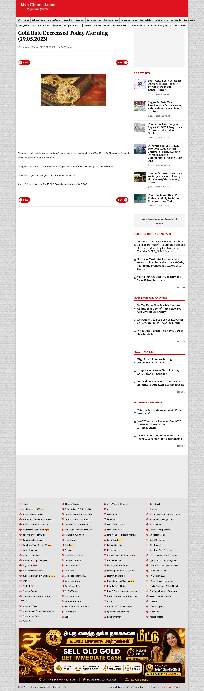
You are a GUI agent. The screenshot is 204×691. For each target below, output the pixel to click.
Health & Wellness (72, 601)
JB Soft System (172, 687)
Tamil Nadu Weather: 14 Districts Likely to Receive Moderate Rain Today (164, 198)
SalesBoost (154, 504)
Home (25, 504)
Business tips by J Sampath (34, 560)
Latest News (112, 514)
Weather (68, 20)
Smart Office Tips (157, 540)
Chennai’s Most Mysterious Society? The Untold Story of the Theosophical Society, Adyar (165, 178)
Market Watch (55, 20)
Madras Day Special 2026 (39, 25)
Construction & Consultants (76, 519)
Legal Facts (112, 519)
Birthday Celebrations (32, 540)
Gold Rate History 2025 (75, 576)
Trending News (160, 20)
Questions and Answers (118, 611)
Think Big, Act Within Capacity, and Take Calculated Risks (159, 278)
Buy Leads (176, 20)
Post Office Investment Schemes (122, 591)
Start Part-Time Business (160, 550)
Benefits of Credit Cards (33, 535)
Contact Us (189, 20)
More (180, 287)
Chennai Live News (31, 616)
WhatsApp (154, 611)
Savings (153, 509)
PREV (25, 62)
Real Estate (145, 20)
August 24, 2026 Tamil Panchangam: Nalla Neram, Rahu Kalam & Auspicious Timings (165, 107)
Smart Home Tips (157, 535)
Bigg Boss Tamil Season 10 (35, 545)
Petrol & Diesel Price (116, 586)
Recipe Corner (114, 617)
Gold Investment (72, 565)
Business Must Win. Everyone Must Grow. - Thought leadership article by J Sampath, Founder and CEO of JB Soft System (160, 264)
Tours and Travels (157, 570)
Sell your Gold (38, 20)
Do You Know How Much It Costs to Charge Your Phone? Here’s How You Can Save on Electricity (159, 308)
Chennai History (29, 606)
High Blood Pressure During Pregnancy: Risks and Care (154, 361)
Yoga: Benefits (156, 617)
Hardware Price (71, 596)
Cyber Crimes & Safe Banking (78, 509)
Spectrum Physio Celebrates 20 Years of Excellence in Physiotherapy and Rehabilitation (165, 85)
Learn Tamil (112, 540)
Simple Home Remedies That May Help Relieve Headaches (158, 372)
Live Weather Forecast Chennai (121, 535)
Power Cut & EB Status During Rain (123, 596)
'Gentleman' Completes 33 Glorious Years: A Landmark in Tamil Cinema (159, 437)
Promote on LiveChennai (118, 581)
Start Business (110, 20)
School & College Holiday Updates (165, 514)
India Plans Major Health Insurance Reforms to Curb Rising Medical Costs (160, 383)
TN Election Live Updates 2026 (163, 565)
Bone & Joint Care (30, 555)
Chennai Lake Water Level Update (38, 611)
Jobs (67, 617)
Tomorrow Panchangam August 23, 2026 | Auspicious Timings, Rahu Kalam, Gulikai (165, 129)
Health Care (70, 611)
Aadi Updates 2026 (31, 509)
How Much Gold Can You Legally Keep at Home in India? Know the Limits (160, 321)
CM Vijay (26, 581)
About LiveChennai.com (33, 514)
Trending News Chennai (160, 596)
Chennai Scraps (71, 504)
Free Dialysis (70, 540)
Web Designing (156, 606)
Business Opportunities (33, 570)
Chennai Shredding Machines (78, 514)
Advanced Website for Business (37, 519)
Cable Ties (27, 621)
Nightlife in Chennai (116, 576)
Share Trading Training (160, 529)
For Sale (68, 550)
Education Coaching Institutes (78, 529)
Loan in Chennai (114, 545)
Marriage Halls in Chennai (118, 565)
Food (67, 545)
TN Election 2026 (157, 576)
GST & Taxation (71, 591)
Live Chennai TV (114, 529)
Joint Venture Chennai (117, 504)
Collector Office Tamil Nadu (77, 524)
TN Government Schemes (161, 581)
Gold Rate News (72, 581)
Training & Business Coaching (163, 591)
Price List (79, 20)
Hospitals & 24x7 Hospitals (76, 606)
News (26, 20)
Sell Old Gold (155, 524)
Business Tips (94, 20)
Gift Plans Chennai (72, 560)
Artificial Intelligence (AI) (33, 529)
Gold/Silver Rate (72, 586)
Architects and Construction (35, 524)
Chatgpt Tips (28, 586)
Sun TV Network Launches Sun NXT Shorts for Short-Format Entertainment (159, 424)
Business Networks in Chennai (36, 576)
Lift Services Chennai (117, 524)
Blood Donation (29, 550)
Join (109, 509)
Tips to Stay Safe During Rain (162, 560)
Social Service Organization (162, 519)
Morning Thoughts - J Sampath (121, 570)
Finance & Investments (74, 535)
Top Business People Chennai (163, 555)
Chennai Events (29, 591)
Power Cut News (129, 20)
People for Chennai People (119, 606)
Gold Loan (69, 570)
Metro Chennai (114, 560)
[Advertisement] (123, 7)
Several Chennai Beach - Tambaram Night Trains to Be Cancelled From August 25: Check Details (107, 25)
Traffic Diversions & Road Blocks (164, 586)
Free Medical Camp (73, 555)
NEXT (120, 62)
